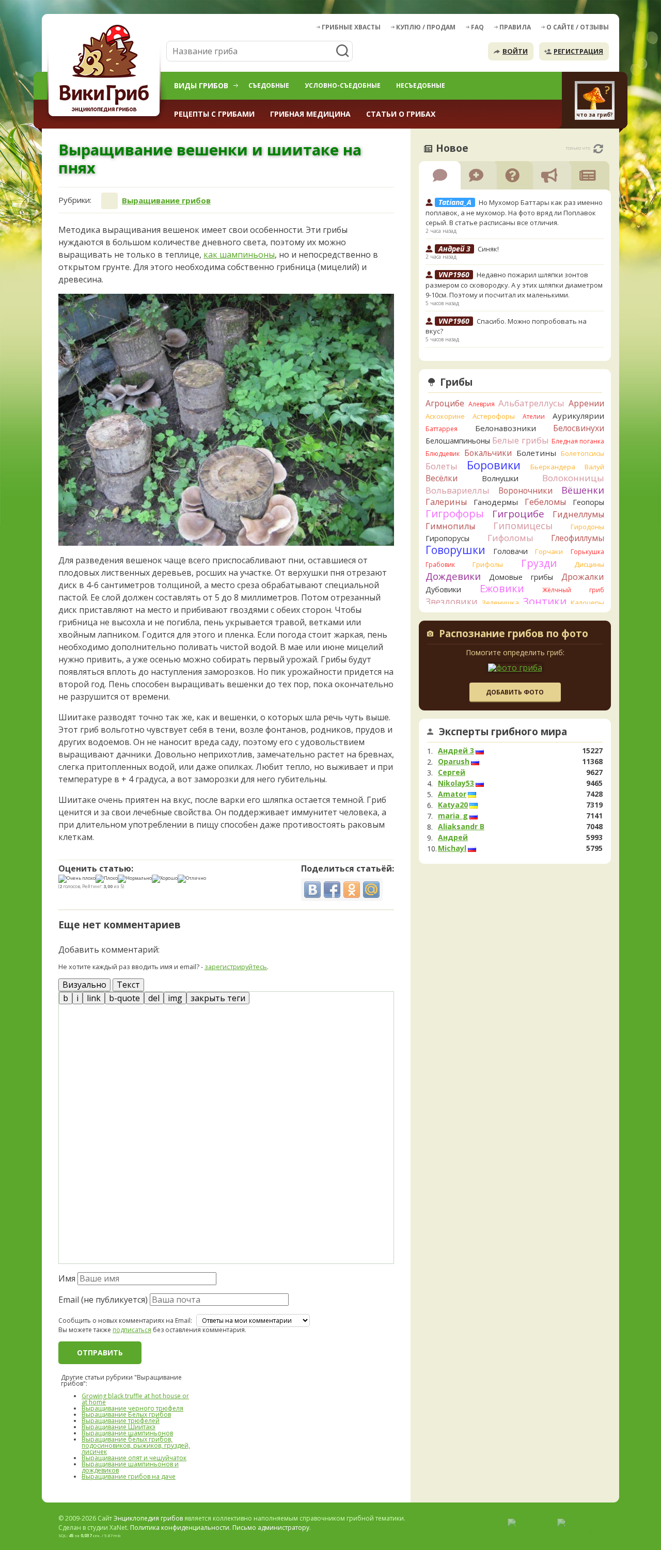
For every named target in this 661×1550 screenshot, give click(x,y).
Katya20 (453, 805)
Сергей (451, 772)
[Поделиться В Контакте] (312, 889)
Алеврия (481, 404)
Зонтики (544, 601)
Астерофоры (494, 416)
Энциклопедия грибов (148, 1518)
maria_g (453, 815)
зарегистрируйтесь (235, 966)
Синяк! (488, 249)
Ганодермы (496, 502)
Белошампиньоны (458, 441)
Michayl (452, 848)
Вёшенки (582, 490)
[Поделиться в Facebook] (332, 889)
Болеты (442, 466)
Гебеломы (545, 502)
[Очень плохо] (77, 879)
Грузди (539, 563)
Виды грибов (201, 85)
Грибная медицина (310, 114)
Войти (515, 51)
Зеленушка (500, 602)
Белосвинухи (578, 428)
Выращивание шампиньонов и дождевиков (130, 1467)
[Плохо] (107, 879)
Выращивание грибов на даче (129, 1476)
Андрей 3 (456, 750)
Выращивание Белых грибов (126, 1414)
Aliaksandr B (461, 826)
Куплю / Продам (425, 27)
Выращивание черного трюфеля (132, 1408)
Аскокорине (445, 416)
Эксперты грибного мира (503, 731)
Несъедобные (420, 85)
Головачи (510, 551)
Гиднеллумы (578, 514)
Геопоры (588, 502)
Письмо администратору (270, 1527)
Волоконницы (573, 478)
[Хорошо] (165, 879)
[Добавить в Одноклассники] (351, 889)
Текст (128, 984)
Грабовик (440, 564)
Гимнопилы (450, 526)
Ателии (534, 416)
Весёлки (442, 478)
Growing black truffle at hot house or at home (135, 1398)
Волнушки (500, 478)
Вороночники (525, 490)
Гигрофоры (455, 513)
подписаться (132, 1329)
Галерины (446, 502)
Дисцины (589, 564)
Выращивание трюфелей (121, 1420)
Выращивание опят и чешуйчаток (134, 1457)
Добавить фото (515, 692)
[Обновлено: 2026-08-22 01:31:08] (598, 149)
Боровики (494, 464)
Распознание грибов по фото (513, 634)
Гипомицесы (523, 525)
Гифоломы (510, 538)
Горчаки (549, 551)
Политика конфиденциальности (179, 1527)
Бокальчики (488, 452)
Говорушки (455, 550)
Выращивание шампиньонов (127, 1433)
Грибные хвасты (351, 27)
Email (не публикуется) (103, 1299)
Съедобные (268, 85)
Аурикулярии (578, 415)
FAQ (477, 27)
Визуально (84, 984)
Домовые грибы (521, 577)
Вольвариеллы (458, 490)
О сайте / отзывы (577, 27)
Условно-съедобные (343, 85)
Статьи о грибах (400, 114)
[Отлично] (192, 879)
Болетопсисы (582, 453)
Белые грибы (520, 440)
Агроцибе (445, 403)
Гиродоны (587, 526)
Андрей (453, 837)
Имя (66, 1278)
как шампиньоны (239, 254)
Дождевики (453, 576)
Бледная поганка (578, 441)
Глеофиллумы (577, 538)
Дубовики (443, 589)
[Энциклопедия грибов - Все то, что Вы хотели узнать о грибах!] (106, 70)
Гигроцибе (518, 513)
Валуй (594, 466)
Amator (452, 794)
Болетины (536, 453)
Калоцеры (587, 602)
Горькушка (587, 551)
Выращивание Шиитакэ (118, 1426)
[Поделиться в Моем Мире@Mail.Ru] (371, 889)
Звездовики (452, 601)
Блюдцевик (443, 453)
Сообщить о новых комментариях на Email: (125, 1321)
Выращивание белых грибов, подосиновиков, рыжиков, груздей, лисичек (136, 1445)
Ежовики (502, 588)
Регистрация (578, 51)
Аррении (586, 403)
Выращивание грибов (166, 200)
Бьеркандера (552, 466)
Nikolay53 (456, 783)
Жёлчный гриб (573, 590)
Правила (515, 27)
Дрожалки (582, 576)
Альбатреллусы (531, 403)
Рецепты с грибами (214, 114)
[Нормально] (135, 879)
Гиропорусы (447, 538)
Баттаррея (442, 428)
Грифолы (488, 564)
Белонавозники (505, 428)
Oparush (453, 761)
